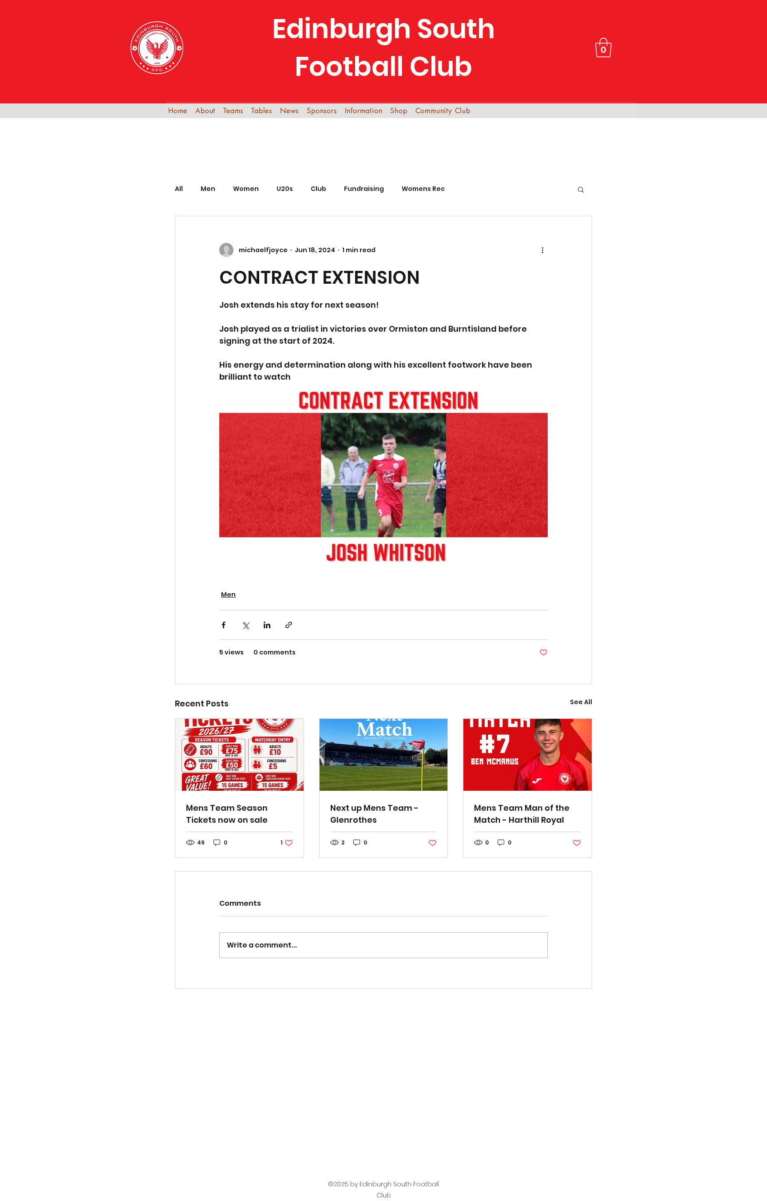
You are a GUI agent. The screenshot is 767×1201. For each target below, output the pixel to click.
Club (318, 189)
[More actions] (542, 250)
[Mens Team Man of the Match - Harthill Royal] (527, 755)
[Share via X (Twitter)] (245, 625)
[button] (603, 47)
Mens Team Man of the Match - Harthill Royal (521, 813)
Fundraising (364, 189)
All (179, 189)
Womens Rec (423, 189)
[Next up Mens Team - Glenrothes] (384, 755)
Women (246, 189)
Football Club (383, 66)
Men (208, 189)
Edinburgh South (383, 29)
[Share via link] (289, 625)
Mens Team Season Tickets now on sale (227, 813)
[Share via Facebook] (223, 625)
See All (581, 702)
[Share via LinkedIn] (267, 625)
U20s (285, 189)
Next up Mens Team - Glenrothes (374, 813)
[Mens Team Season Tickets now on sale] (239, 755)
